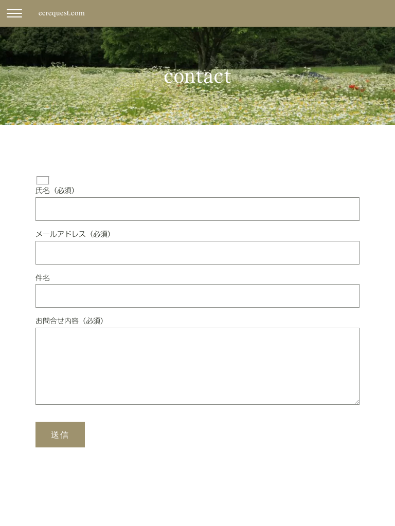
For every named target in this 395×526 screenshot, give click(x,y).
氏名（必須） (57, 190)
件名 (42, 277)
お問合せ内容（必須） (71, 321)
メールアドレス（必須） (75, 234)
